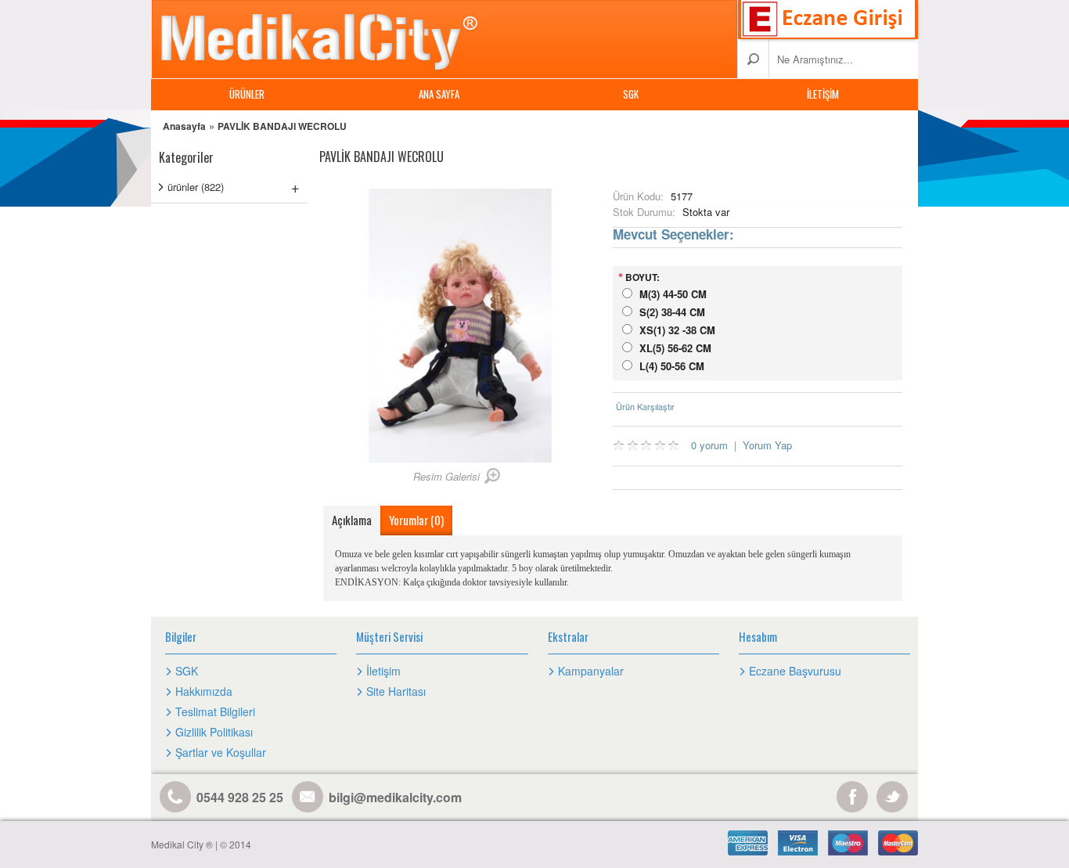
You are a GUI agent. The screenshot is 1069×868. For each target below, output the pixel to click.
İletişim (823, 94)
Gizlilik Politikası (214, 732)
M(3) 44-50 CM (673, 293)
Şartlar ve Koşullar (220, 752)
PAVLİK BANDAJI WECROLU (282, 126)
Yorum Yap (767, 445)
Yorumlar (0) (416, 519)
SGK (631, 94)
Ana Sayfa (439, 94)
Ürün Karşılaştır (645, 406)
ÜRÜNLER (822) (233, 186)
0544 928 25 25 (239, 797)
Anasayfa (184, 126)
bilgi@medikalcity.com (395, 797)
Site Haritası (396, 691)
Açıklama (352, 519)
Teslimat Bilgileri (215, 711)
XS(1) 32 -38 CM (677, 329)
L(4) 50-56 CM (671, 365)
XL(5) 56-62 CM (675, 347)
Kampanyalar (591, 671)
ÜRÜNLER (247, 94)
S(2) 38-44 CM (672, 311)
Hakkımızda (203, 691)
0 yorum (709, 445)
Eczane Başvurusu (795, 671)
